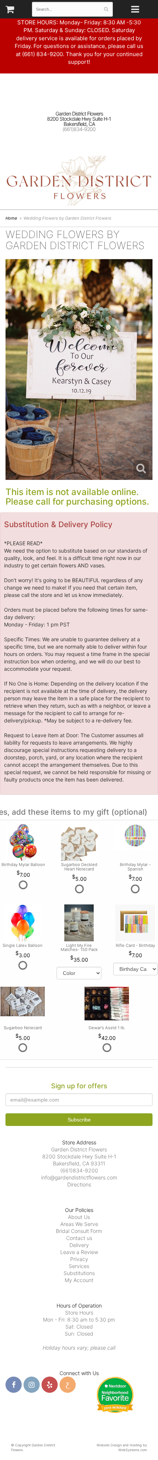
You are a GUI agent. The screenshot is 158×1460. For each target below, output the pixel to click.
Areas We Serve (79, 1224)
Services (79, 1266)
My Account (79, 1280)
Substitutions (79, 1273)
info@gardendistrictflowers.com (79, 1177)
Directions (79, 1184)
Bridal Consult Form (79, 1231)
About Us (79, 1217)
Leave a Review (79, 1252)
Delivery (79, 1245)
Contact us (79, 1238)
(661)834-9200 (79, 129)
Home (11, 218)
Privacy (79, 1259)
